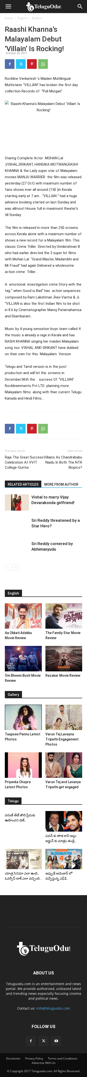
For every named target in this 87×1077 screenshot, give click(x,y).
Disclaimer (13, 1058)
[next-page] (16, 567)
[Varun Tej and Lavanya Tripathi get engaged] (63, 765)
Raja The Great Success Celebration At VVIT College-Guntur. (24, 462)
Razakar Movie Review (62, 675)
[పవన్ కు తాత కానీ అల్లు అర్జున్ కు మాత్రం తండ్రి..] (63, 821)
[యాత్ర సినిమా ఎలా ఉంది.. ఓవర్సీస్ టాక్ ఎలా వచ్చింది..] (23, 859)
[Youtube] (56, 1041)
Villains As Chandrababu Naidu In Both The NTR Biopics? (63, 462)
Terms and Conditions (62, 1058)
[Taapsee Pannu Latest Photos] (23, 717)
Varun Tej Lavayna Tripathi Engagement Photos (62, 739)
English (22, 18)
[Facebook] (9, 64)
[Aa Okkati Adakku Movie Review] (23, 616)
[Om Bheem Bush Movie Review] (23, 658)
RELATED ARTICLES (23, 484)
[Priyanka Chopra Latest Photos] (23, 765)
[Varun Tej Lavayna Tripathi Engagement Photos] (63, 717)
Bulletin (37, 18)
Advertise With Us (44, 1063)
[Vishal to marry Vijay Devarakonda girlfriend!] (17, 502)
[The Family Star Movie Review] (63, 616)
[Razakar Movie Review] (63, 658)
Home (9, 18)
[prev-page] (8, 567)
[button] (8, 6)
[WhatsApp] (43, 64)
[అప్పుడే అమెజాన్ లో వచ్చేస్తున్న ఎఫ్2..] (63, 859)
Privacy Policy (34, 1058)
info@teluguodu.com (53, 1008)
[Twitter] (21, 64)
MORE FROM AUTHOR (61, 484)
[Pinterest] (32, 64)
